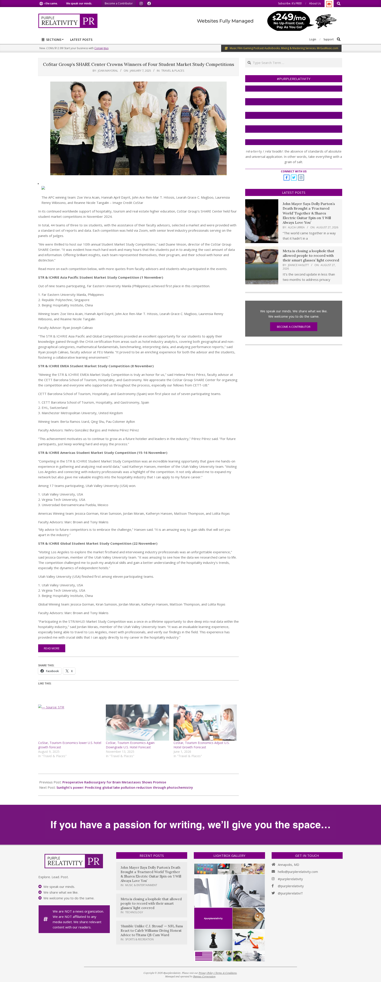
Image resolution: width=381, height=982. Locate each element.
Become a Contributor (293, 327)
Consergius (101, 48)
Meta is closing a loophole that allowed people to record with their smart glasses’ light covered (311, 256)
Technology (134, 912)
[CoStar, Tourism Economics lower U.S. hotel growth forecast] (69, 722)
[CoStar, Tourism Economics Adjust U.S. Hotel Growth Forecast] (205, 722)
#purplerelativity (290, 879)
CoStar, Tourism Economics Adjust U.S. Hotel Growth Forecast (202, 745)
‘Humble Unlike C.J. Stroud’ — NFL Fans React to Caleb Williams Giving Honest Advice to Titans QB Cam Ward (152, 930)
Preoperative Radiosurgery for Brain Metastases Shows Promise (114, 782)
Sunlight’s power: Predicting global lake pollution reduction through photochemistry (124, 787)
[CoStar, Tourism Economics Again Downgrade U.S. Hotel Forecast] (137, 722)
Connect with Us (293, 171)
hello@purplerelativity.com (298, 871)
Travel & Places (172, 71)
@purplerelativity (291, 886)
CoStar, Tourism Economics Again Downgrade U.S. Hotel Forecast (130, 745)
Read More (52, 648)
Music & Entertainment (141, 885)
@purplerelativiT (290, 893)
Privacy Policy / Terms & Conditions (218, 973)
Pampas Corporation (204, 976)
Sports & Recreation (139, 939)
